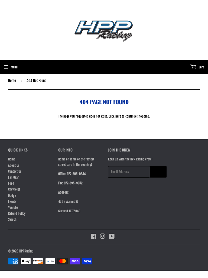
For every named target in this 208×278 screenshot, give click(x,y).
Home (12, 80)
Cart (201, 67)
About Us (14, 165)
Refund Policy (16, 213)
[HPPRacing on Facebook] (93, 237)
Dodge (12, 196)
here (118, 116)
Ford (11, 183)
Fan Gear (13, 177)
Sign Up (158, 172)
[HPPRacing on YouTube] (112, 237)
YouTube (13, 208)
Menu (14, 67)
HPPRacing (26, 251)
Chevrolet (14, 189)
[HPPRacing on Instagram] (102, 237)
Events (12, 202)
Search (12, 219)
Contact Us (14, 171)
